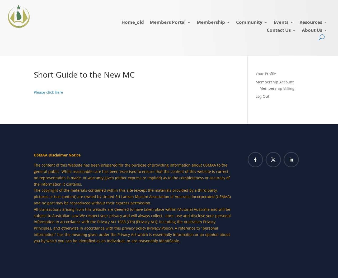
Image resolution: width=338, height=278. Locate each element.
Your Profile (266, 73)
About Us (312, 30)
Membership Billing (277, 88)
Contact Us (279, 30)
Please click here (48, 92)
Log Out (262, 96)
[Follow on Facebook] (255, 159)
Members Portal (168, 22)
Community (249, 22)
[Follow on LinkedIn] (291, 159)
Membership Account (275, 81)
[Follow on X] (273, 159)
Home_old (132, 22)
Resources (310, 22)
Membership (211, 22)
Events (281, 22)
